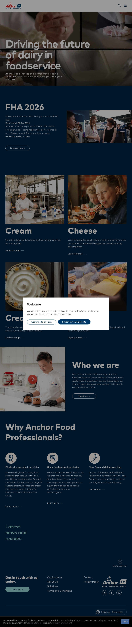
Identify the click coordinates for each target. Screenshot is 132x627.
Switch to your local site (74, 322)
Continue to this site (41, 322)
